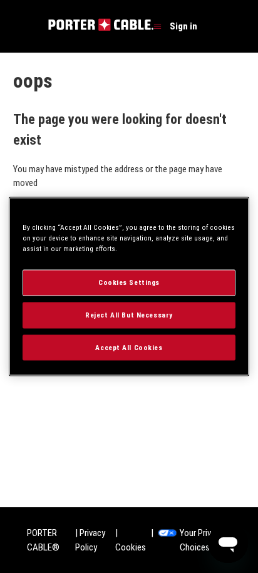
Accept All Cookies (128, 347)
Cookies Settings (129, 281)
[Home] (100, 27)
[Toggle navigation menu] (157, 26)
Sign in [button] (183, 26)
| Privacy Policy (90, 540)
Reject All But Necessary (129, 314)
